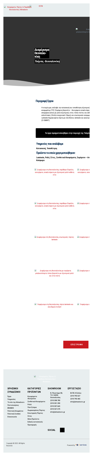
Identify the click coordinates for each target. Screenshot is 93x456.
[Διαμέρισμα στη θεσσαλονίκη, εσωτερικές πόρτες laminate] (55, 252)
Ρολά (47, 157)
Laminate (40, 157)
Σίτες (52, 157)
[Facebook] (62, 430)
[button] (83, 10)
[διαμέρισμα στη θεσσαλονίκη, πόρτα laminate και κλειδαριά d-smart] (55, 319)
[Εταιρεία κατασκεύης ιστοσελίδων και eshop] (81, 445)
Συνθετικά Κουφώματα (66, 157)
